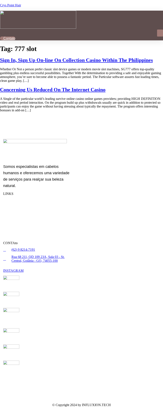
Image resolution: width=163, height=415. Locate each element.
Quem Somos (16, 213)
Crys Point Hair (10, 5)
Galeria (13, 230)
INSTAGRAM (13, 270)
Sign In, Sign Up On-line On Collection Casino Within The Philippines (76, 60)
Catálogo (14, 222)
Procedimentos (18, 205)
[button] (160, 33)
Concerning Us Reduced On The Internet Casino (52, 89)
